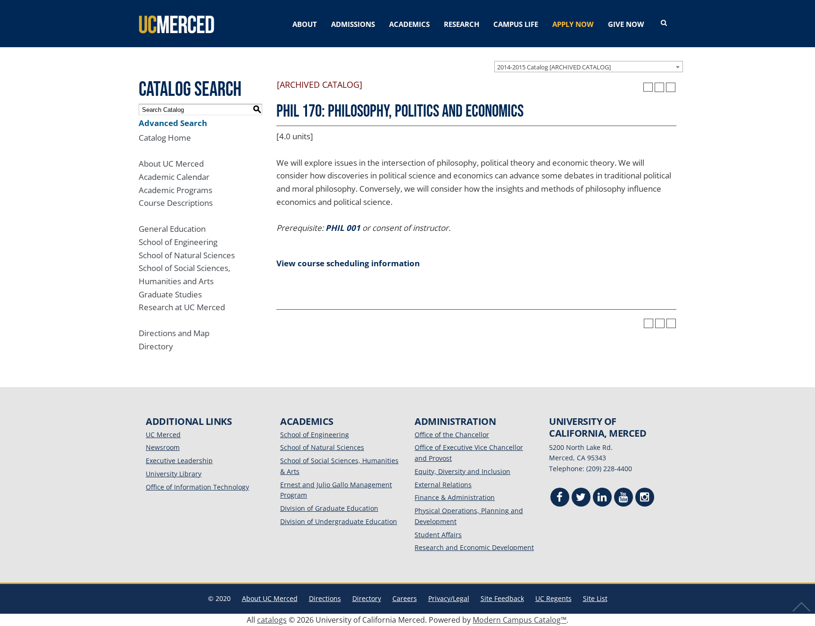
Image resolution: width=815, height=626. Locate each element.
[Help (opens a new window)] (670, 87)
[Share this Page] (648, 87)
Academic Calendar (174, 176)
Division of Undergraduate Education (338, 521)
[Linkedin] (602, 498)
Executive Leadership (179, 460)
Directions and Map (174, 333)
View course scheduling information (348, 263)
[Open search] (664, 23)
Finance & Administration (455, 497)
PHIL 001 (342, 227)
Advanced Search (173, 123)
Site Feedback (502, 598)
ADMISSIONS (353, 24)
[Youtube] (623, 498)
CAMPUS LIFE (515, 24)
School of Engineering (178, 242)
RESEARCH (461, 24)
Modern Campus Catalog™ (519, 620)
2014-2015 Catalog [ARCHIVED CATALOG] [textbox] (554, 67)
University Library (173, 473)
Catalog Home (165, 137)
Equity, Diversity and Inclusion (462, 471)
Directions (325, 598)
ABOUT (304, 24)
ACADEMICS (409, 24)
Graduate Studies (170, 294)
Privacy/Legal (448, 598)
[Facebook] (560, 498)
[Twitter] (581, 498)
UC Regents (553, 598)
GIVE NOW (626, 24)
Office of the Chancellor (452, 434)
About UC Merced (171, 163)
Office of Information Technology (197, 486)
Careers (404, 598)
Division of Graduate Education (329, 508)
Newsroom (163, 447)
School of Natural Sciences (187, 255)
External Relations (443, 484)
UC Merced (163, 434)
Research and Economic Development (474, 547)
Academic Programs (175, 190)
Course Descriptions (176, 202)
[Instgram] (645, 498)
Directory (156, 346)
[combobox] (588, 66)
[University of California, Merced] (176, 23)
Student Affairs (438, 534)
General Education (172, 228)
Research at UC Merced (182, 307)
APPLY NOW (573, 24)
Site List (595, 598)
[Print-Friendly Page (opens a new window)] (659, 87)
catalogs (272, 620)
